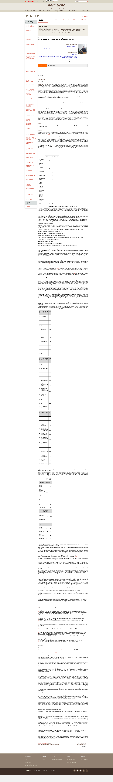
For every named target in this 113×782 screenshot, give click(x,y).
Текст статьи (42, 65)
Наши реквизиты (28, 760)
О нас (26, 10)
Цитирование (51, 65)
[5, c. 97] (57, 268)
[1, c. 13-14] (48, 134)
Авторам (49, 10)
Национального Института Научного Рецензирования (60, 649)
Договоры (61, 10)
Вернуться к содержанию (43, 22)
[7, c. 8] (75, 556)
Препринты (41, 10)
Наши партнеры (28, 762)
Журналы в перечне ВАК (71, 760)
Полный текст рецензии (43, 743)
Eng (30, 1)
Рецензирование (73, 10)
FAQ (87, 10)
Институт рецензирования (57, 759)
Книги (55, 10)
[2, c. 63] (44, 211)
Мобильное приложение (71, 762)
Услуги (83, 10)
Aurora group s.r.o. (84, 759)
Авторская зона (45, 760)
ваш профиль (84, 16)
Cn (33, 1)
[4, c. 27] (50, 263)
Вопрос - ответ (70, 764)
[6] (74, 273)
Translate (55, 1)
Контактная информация (29, 764)
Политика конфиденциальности (31, 765)
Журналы (32, 10)
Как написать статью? (71, 759)
